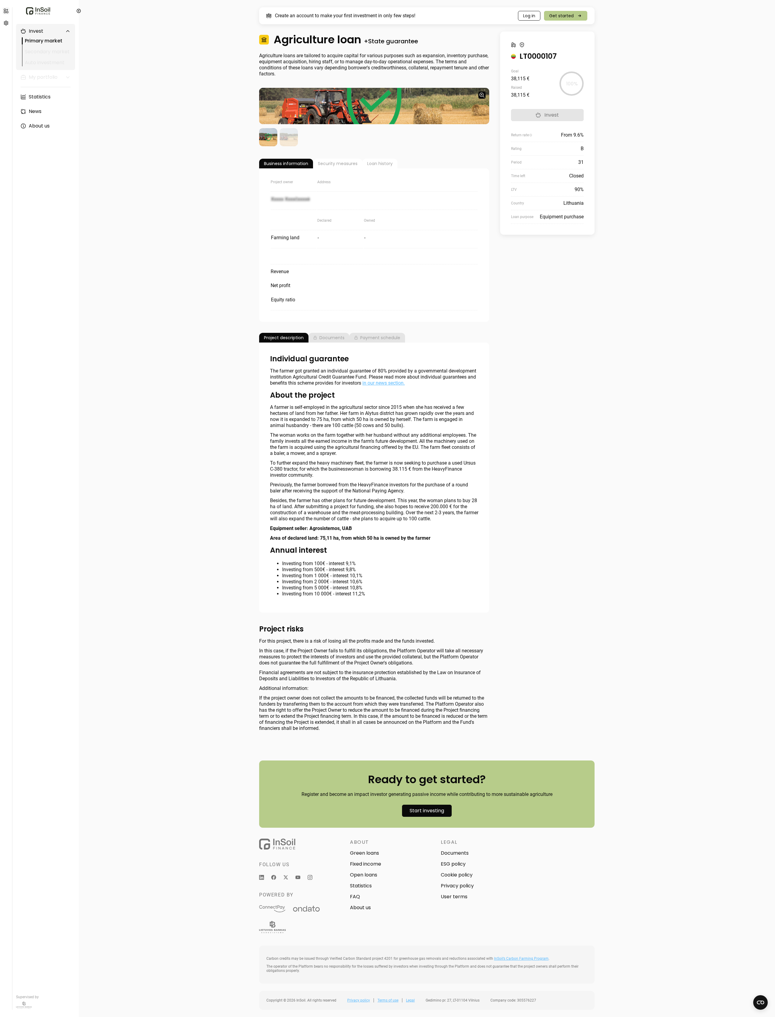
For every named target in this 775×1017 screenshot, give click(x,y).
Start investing (427, 810)
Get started (561, 16)
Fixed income (365, 863)
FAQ (355, 896)
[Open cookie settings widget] (760, 1002)
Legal (410, 1000)
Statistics (361, 885)
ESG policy (453, 863)
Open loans (363, 874)
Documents (455, 853)
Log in (529, 16)
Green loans (364, 853)
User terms (454, 896)
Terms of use (388, 1000)
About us (360, 907)
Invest (551, 114)
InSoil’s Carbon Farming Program (521, 958)
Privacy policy (457, 885)
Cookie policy (457, 874)
